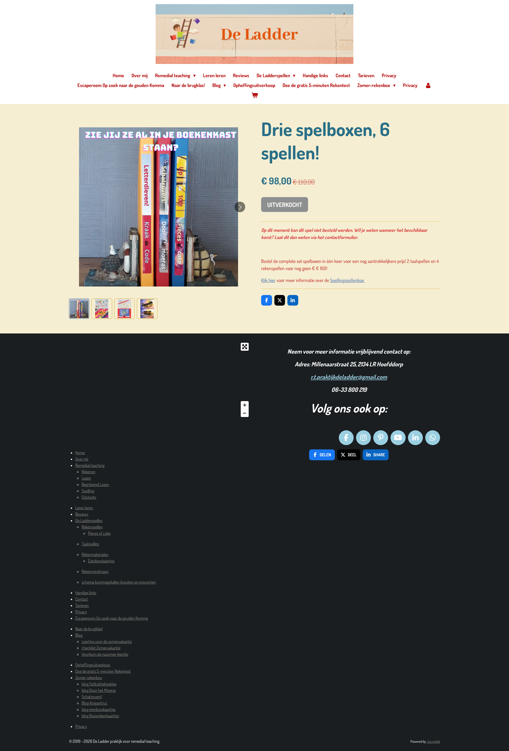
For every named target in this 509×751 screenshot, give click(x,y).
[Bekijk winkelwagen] (254, 95)
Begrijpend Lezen (95, 484)
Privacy (81, 611)
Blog (78, 635)
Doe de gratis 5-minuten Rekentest (103, 671)
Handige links (85, 592)
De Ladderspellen (89, 520)
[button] (79, 308)
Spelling (88, 490)
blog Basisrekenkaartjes (100, 715)
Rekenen (88, 471)
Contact (81, 599)
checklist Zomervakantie (101, 647)
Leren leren (84, 507)
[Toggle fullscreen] (245, 347)
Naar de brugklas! (89, 628)
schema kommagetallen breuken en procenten (119, 582)
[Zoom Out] (245, 413)
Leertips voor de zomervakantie (107, 641)
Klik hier (268, 280)
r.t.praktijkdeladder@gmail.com (349, 376)
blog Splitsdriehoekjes (99, 684)
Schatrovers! (92, 696)
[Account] (428, 85)
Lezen (86, 478)
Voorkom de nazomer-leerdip (105, 654)
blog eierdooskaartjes (99, 709)
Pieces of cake (99, 533)
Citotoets (89, 497)
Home (80, 452)
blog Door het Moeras (99, 690)
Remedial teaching (89, 465)
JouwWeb (433, 741)
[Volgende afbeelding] (240, 207)
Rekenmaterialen (95, 554)
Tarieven (82, 605)
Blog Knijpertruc (94, 703)
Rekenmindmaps (95, 571)
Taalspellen (90, 543)
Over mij (81, 459)
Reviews (81, 514)
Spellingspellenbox (347, 280)
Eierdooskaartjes (101, 560)
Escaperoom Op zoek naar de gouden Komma (111, 618)
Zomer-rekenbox (88, 677)
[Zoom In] (245, 405)
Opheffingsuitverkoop (92, 664)
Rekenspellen (92, 526)
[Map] (160, 380)
